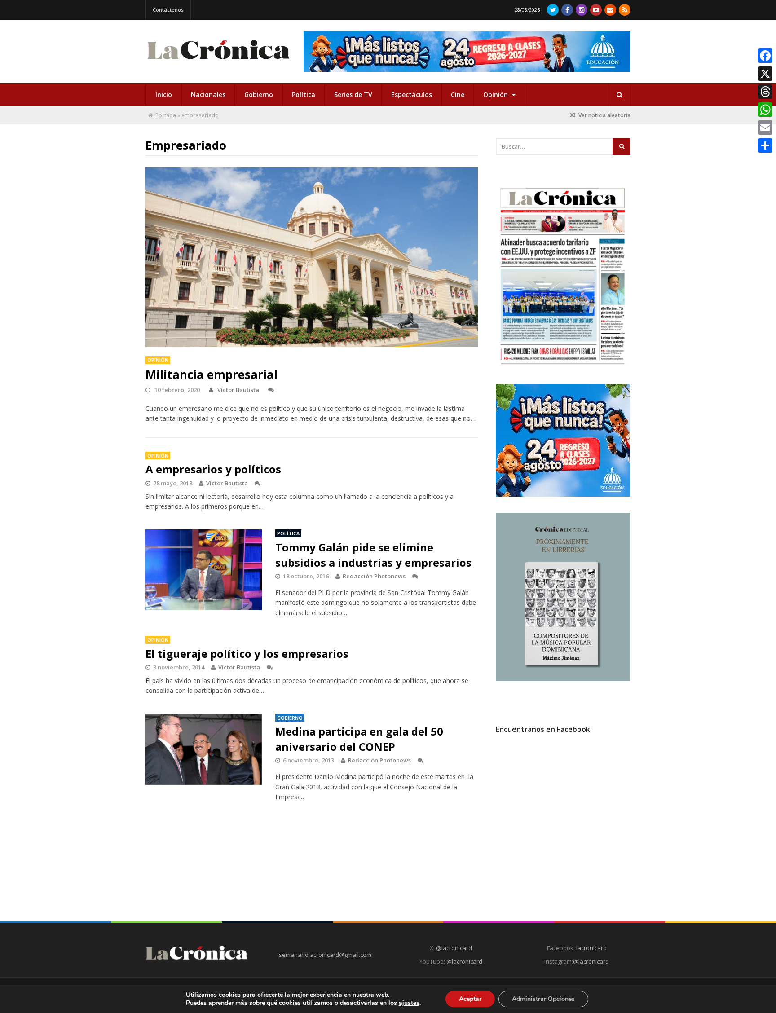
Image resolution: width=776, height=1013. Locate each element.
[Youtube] (596, 10)
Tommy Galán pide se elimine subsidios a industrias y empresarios (373, 555)
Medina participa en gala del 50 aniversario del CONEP (359, 739)
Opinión (496, 94)
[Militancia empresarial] (312, 257)
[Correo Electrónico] (610, 10)
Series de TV (353, 94)
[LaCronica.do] (218, 62)
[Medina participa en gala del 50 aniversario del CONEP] (204, 749)
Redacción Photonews (374, 576)
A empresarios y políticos (213, 469)
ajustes (409, 1003)
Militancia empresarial (212, 374)
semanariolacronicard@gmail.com (325, 955)
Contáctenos (168, 9)
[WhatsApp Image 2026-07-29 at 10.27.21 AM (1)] (467, 51)
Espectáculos (411, 94)
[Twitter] (553, 10)
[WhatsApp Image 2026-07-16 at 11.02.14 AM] (563, 679)
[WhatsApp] (765, 110)
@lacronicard (453, 948)
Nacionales (208, 94)
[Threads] (765, 92)
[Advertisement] (563, 822)
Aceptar (470, 999)
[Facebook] (567, 10)
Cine (457, 94)
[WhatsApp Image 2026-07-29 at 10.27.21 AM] (563, 494)
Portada (165, 115)
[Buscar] (619, 95)
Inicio (163, 94)
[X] (765, 74)
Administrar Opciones (543, 999)
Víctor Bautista (238, 390)
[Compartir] (765, 145)
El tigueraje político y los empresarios (247, 653)
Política (303, 94)
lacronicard (591, 948)
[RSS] (624, 10)
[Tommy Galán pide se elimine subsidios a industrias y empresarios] (204, 569)
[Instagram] (581, 10)
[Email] (765, 128)
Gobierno (258, 94)
